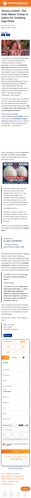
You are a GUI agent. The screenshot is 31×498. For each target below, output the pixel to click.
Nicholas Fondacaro (8, 25)
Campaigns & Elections (13, 473)
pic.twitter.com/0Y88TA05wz (13, 241)
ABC (2, 473)
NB (12, 476)
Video (17, 481)
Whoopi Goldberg (6, 479)
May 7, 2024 (20, 247)
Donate (25, 488)
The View (4, 481)
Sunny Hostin (19, 476)
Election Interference (7, 484)
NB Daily (11, 481)
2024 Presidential (19, 479)
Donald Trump (5, 476)
